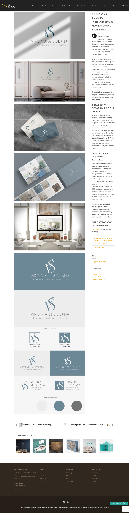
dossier (104, 241)
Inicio (33, 5)
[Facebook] (60, 502)
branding (109, 238)
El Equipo (93, 5)
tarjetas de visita (100, 243)
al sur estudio (99, 238)
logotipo (111, 241)
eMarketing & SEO (99, 279)
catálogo (97, 241)
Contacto (124, 5)
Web (54, 5)
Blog (104, 5)
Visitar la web (99, 248)
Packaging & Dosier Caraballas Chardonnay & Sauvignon (94, 425)
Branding (43, 5)
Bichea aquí (96, 229)
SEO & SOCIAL (65, 5)
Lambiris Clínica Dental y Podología (37, 425)
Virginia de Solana (99, 261)
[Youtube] (68, 502)
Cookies (94, 481)
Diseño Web (96, 277)
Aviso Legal (95, 478)
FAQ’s (113, 5)
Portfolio (42, 475)
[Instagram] (64, 502)
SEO (67, 478)
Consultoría (80, 5)
